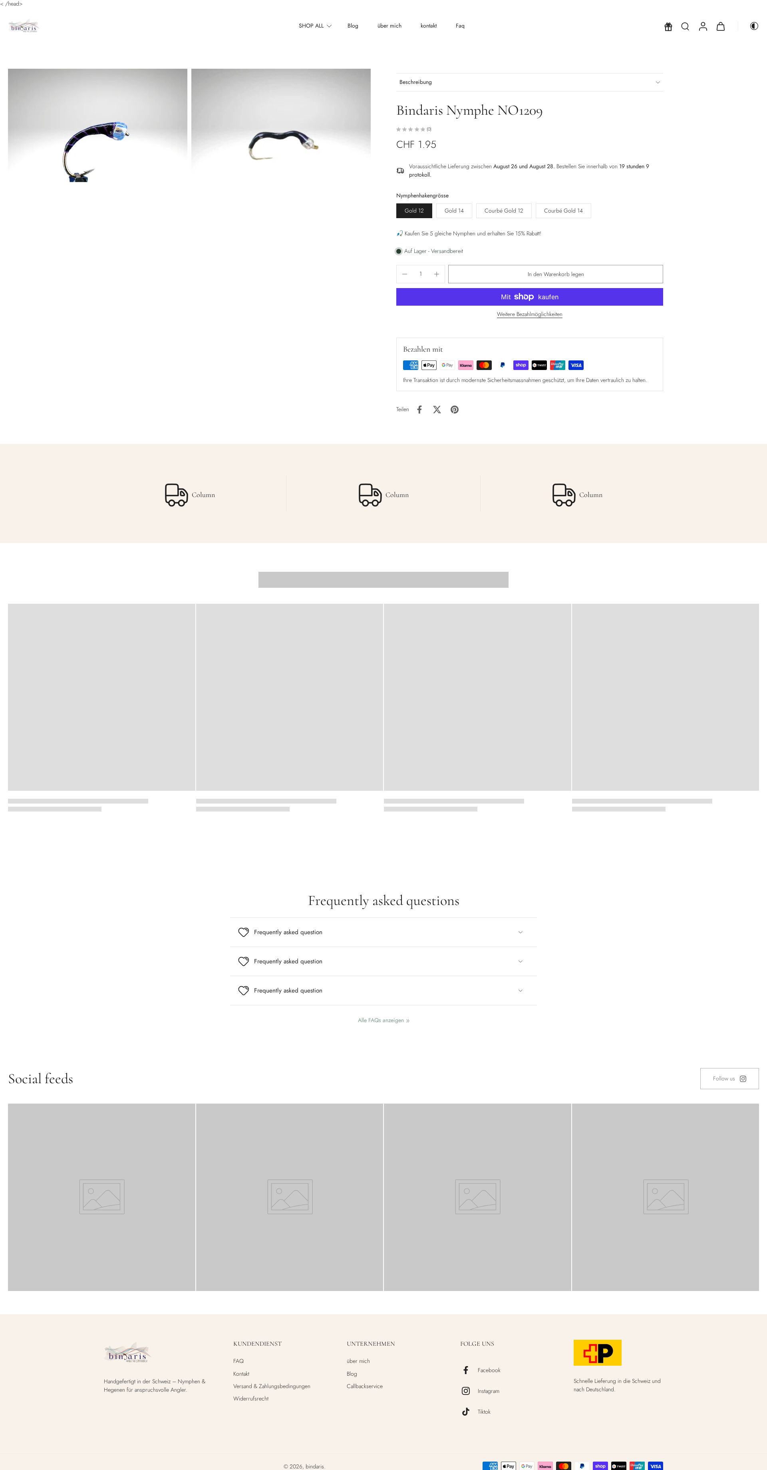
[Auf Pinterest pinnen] (454, 409)
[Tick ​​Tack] (469, 1411)
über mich (389, 26)
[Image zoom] (97, 142)
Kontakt (241, 1374)
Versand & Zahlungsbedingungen (271, 1386)
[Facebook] (469, 1370)
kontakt (429, 26)
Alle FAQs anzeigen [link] (381, 1020)
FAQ (238, 1361)
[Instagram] (469, 1391)
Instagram (488, 1391)
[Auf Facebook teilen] (419, 409)
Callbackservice (365, 1386)
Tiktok (484, 1412)
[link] (729, 1078)
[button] (555, 274)
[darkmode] (748, 26)
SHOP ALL (311, 26)
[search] (685, 26)
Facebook (489, 1370)
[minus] (405, 274)
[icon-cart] (720, 26)
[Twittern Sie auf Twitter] (437, 409)
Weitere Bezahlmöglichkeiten (529, 314)
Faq (460, 26)
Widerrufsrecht (250, 1398)
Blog (353, 26)
